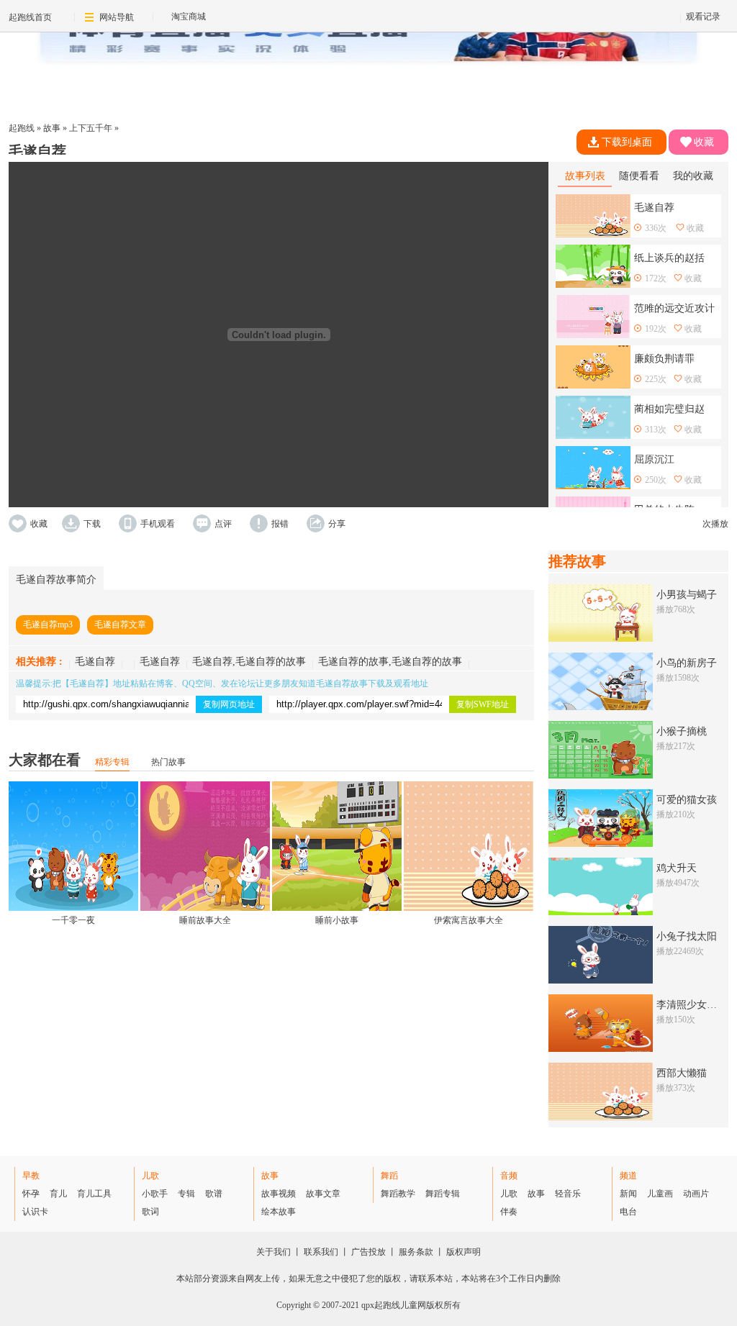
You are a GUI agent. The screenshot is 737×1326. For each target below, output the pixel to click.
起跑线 (22, 128)
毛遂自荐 (95, 661)
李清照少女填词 (691, 1004)
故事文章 (323, 1194)
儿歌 (150, 1176)
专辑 (186, 1194)
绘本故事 (278, 1212)
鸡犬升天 (676, 868)
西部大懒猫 (681, 1073)
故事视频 (278, 1194)
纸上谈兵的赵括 (669, 258)
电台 (628, 1212)
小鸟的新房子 (686, 663)
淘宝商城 (188, 17)
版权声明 (463, 1252)
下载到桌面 (627, 142)
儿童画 (660, 1194)
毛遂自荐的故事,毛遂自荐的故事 (390, 661)
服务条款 (416, 1252)
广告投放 (368, 1252)
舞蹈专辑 (442, 1194)
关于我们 (273, 1252)
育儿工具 (94, 1194)
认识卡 (35, 1212)
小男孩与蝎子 (686, 594)
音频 (508, 1176)
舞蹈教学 (398, 1194)
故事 (51, 128)
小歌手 (155, 1194)
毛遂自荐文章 (120, 624)
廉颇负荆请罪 (664, 358)
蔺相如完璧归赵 (669, 409)
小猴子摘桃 (681, 731)
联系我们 (321, 1252)
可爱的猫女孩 (686, 799)
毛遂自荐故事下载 (350, 683)
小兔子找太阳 (686, 936)
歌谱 (213, 1194)
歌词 (150, 1212)
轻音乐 (568, 1194)
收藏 (704, 142)
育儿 (58, 1194)
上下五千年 (90, 128)
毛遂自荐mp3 (48, 624)
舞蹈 (389, 1176)
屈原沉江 (654, 459)
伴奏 (508, 1212)
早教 (31, 1176)
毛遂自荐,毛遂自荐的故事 (249, 661)
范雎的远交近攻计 (674, 308)
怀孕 (31, 1194)
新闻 (628, 1194)
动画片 (696, 1194)
